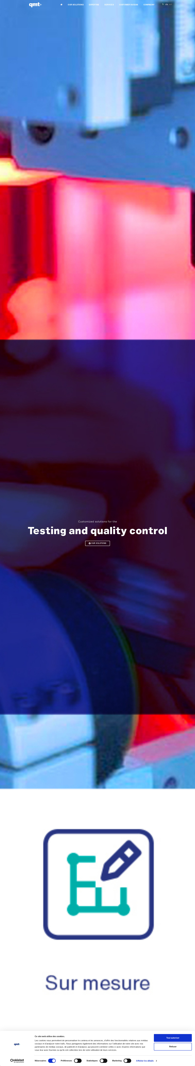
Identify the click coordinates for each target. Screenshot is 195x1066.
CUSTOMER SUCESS (128, 5)
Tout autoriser (172, 1038)
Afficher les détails (145, 1061)
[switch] (78, 1061)
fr (163, 4)
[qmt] (35, 4)
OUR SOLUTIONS (75, 5)
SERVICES (109, 5)
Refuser (173, 1046)
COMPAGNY (148, 5)
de (166, 4)
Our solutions (98, 543)
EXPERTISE (94, 5)
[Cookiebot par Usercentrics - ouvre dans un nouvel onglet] (17, 1061)
